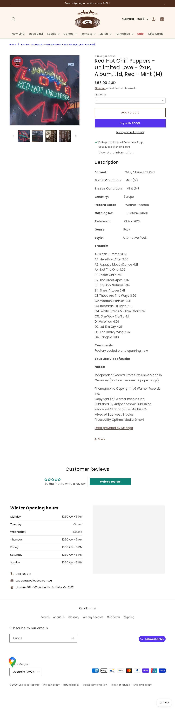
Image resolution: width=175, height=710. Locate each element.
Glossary (73, 617)
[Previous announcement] (10, 3)
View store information (115, 152)
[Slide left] (13, 136)
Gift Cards (113, 617)
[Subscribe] (73, 638)
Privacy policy (51, 684)
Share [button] (101, 439)
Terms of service (120, 684)
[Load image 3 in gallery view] (51, 136)
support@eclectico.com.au (34, 581)
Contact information (95, 684)
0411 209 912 (23, 574)
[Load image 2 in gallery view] (37, 136)
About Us (59, 617)
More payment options (130, 132)
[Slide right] (76, 136)
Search (45, 617)
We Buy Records (93, 617)
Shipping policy (142, 684)
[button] (53, 34)
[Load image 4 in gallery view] (65, 136)
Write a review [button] (110, 482)
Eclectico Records (29, 684)
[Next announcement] (165, 3)
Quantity (100, 94)
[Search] (13, 19)
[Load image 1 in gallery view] (24, 136)
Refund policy (71, 684)
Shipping (100, 88)
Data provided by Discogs (114, 428)
